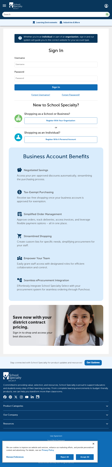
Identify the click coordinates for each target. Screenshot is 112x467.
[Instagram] (21, 397)
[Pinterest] (10, 397)
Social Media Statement (56, 440)
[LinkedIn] (32, 397)
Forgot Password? (71, 95)
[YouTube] (26, 397)
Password (19, 72)
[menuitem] (44, 22)
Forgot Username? (40, 95)
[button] (107, 14)
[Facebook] (5, 397)
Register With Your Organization (60, 121)
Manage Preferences (15, 457)
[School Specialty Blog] (37, 397)
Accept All (84, 457)
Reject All (65, 457)
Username (19, 58)
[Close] (93, 444)
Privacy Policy (48, 450)
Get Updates (93, 363)
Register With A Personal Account (61, 139)
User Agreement (56, 436)
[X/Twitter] (15, 397)
